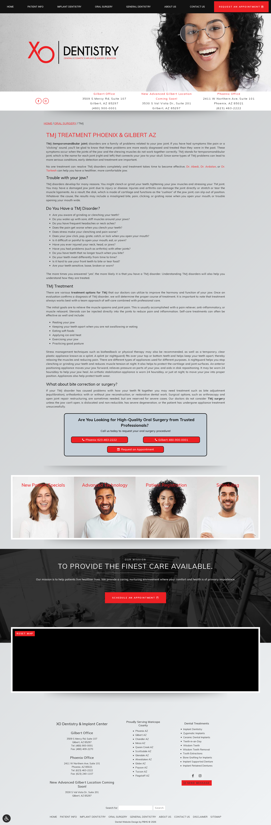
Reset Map (25, 633)
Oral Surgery (103, 6)
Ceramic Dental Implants (196, 737)
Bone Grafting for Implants (197, 757)
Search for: (112, 807)
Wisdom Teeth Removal (196, 749)
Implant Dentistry (69, 6)
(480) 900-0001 (104, 108)
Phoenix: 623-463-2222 (101, 440)
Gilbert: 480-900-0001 (173, 440)
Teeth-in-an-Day (192, 741)
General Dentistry (138, 6)
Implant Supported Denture (198, 761)
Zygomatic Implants (194, 733)
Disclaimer (200, 816)
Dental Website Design (126, 821)
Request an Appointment (137, 449)
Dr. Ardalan (208, 166)
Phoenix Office (228, 94)
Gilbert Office (104, 94)
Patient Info (35, 6)
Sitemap (215, 816)
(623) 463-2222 (228, 108)
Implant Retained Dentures (198, 765)
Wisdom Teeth (191, 745)
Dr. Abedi (192, 166)
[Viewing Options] (6, 818)
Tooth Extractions (192, 753)
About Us (170, 6)
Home (10, 6)
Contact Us (197, 6)
